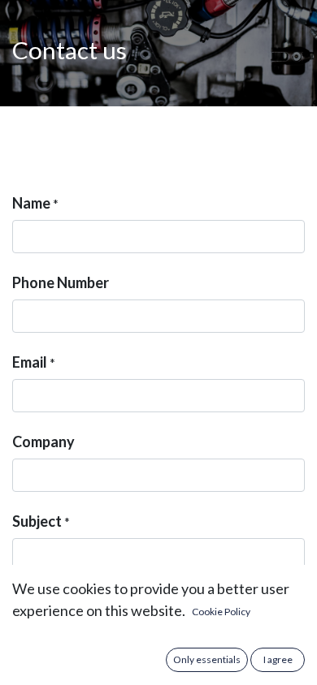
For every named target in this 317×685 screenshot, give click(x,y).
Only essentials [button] (207, 659)
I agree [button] (278, 659)
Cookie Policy (221, 611)
